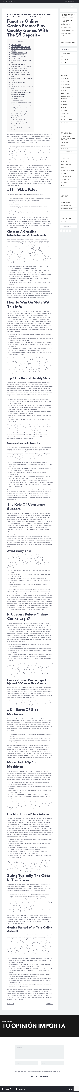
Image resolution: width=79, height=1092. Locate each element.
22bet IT (63, 90)
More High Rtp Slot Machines (19, 70)
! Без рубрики (65, 53)
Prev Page (10, 1003)
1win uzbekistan (66, 72)
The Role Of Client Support (18, 56)
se (61, 199)
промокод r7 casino (68, 38)
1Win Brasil (64, 59)
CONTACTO (4, 1)
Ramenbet (64, 192)
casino (63, 116)
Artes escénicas (66, 93)
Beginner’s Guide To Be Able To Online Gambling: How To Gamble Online (21, 107)
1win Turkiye (65, 69)
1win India (64, 63)
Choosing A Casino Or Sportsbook (20, 46)
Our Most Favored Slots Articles (20, 72)
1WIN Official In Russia (68, 66)
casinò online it (66, 129)
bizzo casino (65, 113)
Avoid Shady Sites (15, 58)
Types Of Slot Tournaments (18, 90)
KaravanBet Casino (67, 152)
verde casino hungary (68, 215)
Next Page (49, 1003)
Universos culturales (68, 212)
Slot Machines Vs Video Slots (19, 120)
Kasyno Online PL (66, 155)
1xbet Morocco (66, 84)
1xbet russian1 (66, 87)
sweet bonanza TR (67, 209)
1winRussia (64, 75)
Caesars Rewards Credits (17, 54)
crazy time (64, 142)
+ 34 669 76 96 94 (12, 1)
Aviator (63, 101)
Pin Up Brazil (65, 179)
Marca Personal (66, 164)
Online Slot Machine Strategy (19, 122)
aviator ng (64, 104)
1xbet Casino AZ (66, 78)
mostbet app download (13, 331)
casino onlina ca (66, 123)
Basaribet (64, 110)
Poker (12, 84)
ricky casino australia (65, 195)
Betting (13, 110)
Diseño (63, 145)
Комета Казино (66, 218)
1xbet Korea (65, 81)
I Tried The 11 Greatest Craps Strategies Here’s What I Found (68, 16)
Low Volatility (15, 98)
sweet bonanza (66, 205)
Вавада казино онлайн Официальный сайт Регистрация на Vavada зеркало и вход (67, 31)
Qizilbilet (64, 189)
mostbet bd (25, 227)
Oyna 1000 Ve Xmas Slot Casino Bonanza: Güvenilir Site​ (68, 42)
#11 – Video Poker (16, 44)
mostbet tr (64, 173)
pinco (63, 186)
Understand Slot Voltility (18, 82)
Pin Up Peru (64, 182)
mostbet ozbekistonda (68, 170)
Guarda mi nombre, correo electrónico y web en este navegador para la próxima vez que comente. (37, 1072)
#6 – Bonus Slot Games (17, 100)
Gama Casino (65, 149)
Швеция (63, 221)
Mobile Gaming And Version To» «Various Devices (20, 117)
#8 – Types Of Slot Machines (19, 68)
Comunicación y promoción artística (68, 132)
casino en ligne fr (66, 120)
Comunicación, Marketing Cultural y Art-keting (68, 138)
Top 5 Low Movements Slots (19, 52)
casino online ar (66, 126)
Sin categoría (65, 202)
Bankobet (64, 107)
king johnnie (65, 158)
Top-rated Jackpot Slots (17, 96)
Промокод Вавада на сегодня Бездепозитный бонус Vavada (68, 22)
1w (62, 56)
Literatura (64, 161)
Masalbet (64, 167)
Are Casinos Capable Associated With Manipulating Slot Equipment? (21, 93)
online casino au (66, 176)
